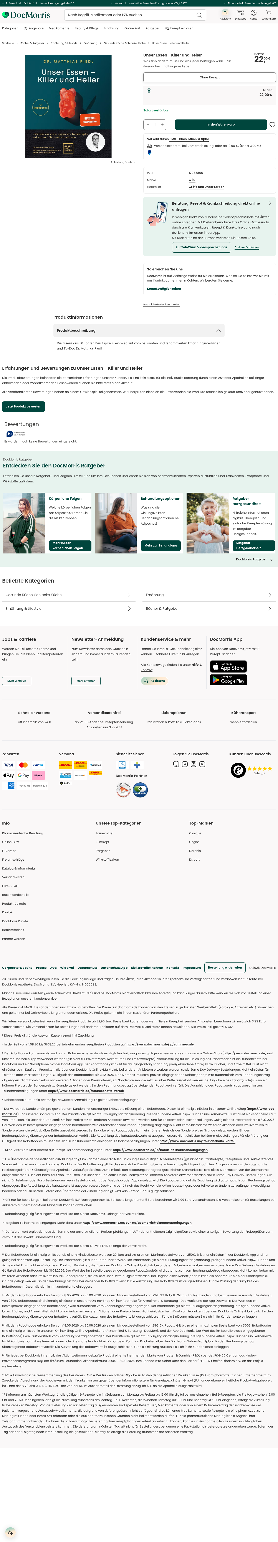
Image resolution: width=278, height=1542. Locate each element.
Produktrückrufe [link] (14, 903)
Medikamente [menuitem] (59, 28)
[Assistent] (10, 1532)
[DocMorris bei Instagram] (193, 764)
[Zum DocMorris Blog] (176, 764)
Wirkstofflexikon (107, 859)
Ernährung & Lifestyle (64, 43)
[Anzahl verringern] (148, 124)
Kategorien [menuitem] (10, 28)
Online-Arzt (10, 842)
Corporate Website (17, 968)
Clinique (195, 833)
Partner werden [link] (13, 939)
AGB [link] (53, 968)
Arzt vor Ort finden (247, 247)
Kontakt (172, 968)
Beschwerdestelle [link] (15, 895)
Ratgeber (103, 851)
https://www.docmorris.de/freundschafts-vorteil (86, 1091)
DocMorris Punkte (15, 921)
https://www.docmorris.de (244, 1053)
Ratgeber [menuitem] (152, 28)
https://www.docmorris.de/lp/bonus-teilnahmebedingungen (160, 1150)
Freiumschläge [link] (13, 859)
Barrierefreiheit (13, 930)
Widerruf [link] (67, 968)
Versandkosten (13, 877)
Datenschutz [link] (87, 968)
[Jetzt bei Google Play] (241, 679)
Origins (194, 842)
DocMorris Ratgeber (251, 559)
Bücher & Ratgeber (32, 43)
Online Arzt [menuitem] (132, 28)
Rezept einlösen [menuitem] (182, 28)
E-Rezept (9, 851)
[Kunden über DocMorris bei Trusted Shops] (252, 770)
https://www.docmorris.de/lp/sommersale (160, 1044)
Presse (41, 968)
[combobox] (135, 15)
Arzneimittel (104, 833)
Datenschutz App (114, 968)
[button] (201, 247)
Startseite (8, 43)
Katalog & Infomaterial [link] (18, 868)
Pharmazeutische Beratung (22, 833)
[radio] (149, 90)
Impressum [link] (192, 968)
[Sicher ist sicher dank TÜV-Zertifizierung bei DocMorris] (122, 765)
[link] (123, 790)
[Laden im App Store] (241, 666)
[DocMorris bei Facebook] (184, 764)
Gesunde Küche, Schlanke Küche (125, 43)
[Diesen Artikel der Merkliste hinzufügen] (272, 124)
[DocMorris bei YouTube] (202, 764)
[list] (68, 106)
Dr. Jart (194, 859)
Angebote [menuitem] (36, 28)
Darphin (195, 851)
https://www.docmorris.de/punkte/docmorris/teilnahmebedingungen (137, 1222)
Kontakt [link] (7, 912)
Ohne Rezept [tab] (210, 77)
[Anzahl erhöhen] (162, 124)
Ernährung (90, 43)
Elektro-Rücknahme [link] (147, 968)
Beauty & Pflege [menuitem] (87, 28)
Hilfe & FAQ (10, 886)
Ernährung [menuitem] (111, 28)
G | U (192, 180)
